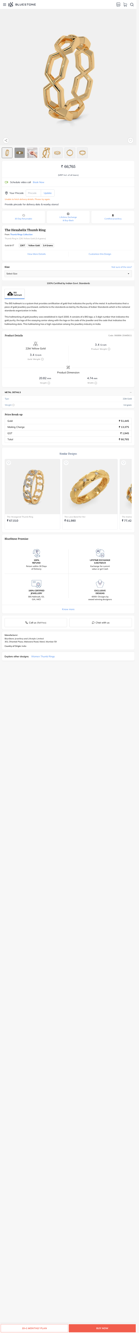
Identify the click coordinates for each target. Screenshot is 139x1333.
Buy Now (102, 1328)
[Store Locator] (118, 5)
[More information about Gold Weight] (42, 359)
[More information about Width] (95, 383)
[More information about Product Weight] (109, 349)
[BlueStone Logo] (22, 4)
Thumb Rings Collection (21, 234)
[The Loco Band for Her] (89, 486)
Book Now (38, 182)
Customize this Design (100, 254)
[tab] (7, 152)
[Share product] (6, 140)
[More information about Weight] (13, 405)
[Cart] (125, 5)
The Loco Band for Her (74, 517)
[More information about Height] (48, 383)
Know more (68, 609)
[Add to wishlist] (130, 140)
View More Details (36, 254)
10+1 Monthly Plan (34, 1328)
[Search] (132, 5)
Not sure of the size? (122, 267)
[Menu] (5, 5)
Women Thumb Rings (43, 656)
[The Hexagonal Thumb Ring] (32, 486)
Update (48, 193)
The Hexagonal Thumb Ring (20, 517)
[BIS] (15, 294)
